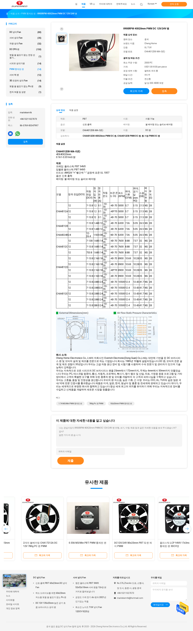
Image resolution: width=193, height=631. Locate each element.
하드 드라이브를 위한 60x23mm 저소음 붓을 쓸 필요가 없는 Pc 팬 (51, 595)
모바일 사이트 (12, 604)
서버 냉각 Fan (25, 38)
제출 (71, 460)
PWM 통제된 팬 (25, 69)
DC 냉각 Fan (25, 32)
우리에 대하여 (12, 591)
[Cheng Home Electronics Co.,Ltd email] (10, 133)
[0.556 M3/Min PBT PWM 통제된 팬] (73, 518)
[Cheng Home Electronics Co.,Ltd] (19, 4)
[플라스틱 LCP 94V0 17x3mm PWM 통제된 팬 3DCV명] (164, 518)
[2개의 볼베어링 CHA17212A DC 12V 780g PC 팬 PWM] (27, 518)
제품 (8, 587)
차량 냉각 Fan (25, 43)
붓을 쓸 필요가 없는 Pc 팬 (25, 86)
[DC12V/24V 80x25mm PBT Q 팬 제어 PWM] (118, 518)
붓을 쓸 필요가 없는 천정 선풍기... (25, 56)
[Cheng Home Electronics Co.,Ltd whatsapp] (17, 133)
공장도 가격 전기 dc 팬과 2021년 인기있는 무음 (90, 599)
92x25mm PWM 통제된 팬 (121, 403)
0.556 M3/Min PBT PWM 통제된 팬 (72, 542)
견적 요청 (174, 4)
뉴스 (8, 596)
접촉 (25, 141)
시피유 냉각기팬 (25, 63)
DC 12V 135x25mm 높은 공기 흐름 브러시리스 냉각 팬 (51, 605)
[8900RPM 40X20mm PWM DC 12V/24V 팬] (94, 52)
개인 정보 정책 (13, 608)
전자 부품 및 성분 (25, 92)
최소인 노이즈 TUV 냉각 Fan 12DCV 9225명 (88, 609)
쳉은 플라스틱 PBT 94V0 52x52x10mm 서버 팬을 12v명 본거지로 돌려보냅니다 (90, 587)
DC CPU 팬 (25, 49)
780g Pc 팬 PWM (96, 403)
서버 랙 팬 (25, 75)
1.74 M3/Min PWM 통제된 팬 (70, 403)
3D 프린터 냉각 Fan (25, 80)
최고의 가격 (136, 91)
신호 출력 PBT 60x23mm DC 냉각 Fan (51, 585)
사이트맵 (10, 600)
